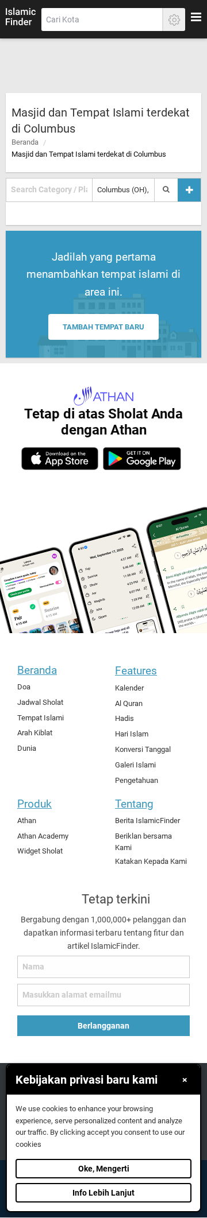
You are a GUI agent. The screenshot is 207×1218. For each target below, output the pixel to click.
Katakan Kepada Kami (151, 861)
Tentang (134, 803)
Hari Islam (131, 734)
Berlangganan (103, 1025)
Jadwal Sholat (40, 702)
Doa (23, 686)
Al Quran (129, 703)
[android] (142, 458)
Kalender (129, 688)
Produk (34, 803)
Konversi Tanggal (143, 749)
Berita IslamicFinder (147, 820)
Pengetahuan (136, 780)
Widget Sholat (40, 851)
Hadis (124, 718)
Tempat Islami (40, 717)
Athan (26, 820)
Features (136, 670)
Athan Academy (42, 836)
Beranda (25, 142)
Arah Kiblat (34, 732)
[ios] (59, 458)
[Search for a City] (166, 190)
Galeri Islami (135, 765)
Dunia (26, 748)
